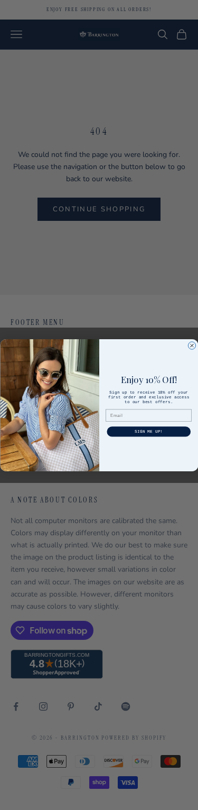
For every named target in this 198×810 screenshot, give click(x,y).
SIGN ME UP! (149, 431)
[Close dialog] (191, 345)
